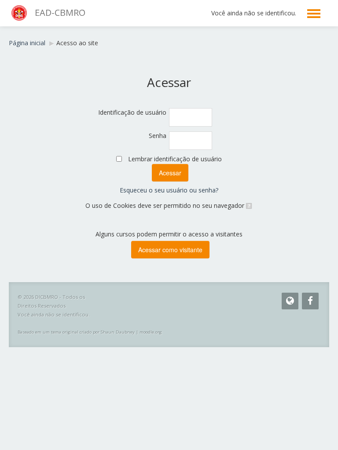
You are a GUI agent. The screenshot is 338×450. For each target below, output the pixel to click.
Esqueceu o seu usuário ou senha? (169, 190)
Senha (157, 135)
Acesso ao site (77, 43)
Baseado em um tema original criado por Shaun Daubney (76, 332)
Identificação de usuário (132, 112)
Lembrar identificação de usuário (175, 159)
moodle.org (151, 332)
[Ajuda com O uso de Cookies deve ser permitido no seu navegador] (248, 205)
